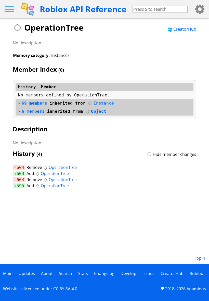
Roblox (196, 273)
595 (20, 185)
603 (20, 173)
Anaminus (196, 289)
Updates (27, 273)
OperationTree (63, 167)
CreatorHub (184, 29)
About (47, 273)
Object (98, 111)
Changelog (104, 273)
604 (20, 167)
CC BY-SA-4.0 (65, 289)
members (34, 103)
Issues (148, 273)
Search (65, 273)
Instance (104, 103)
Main (7, 273)
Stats (83, 273)
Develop (128, 273)
